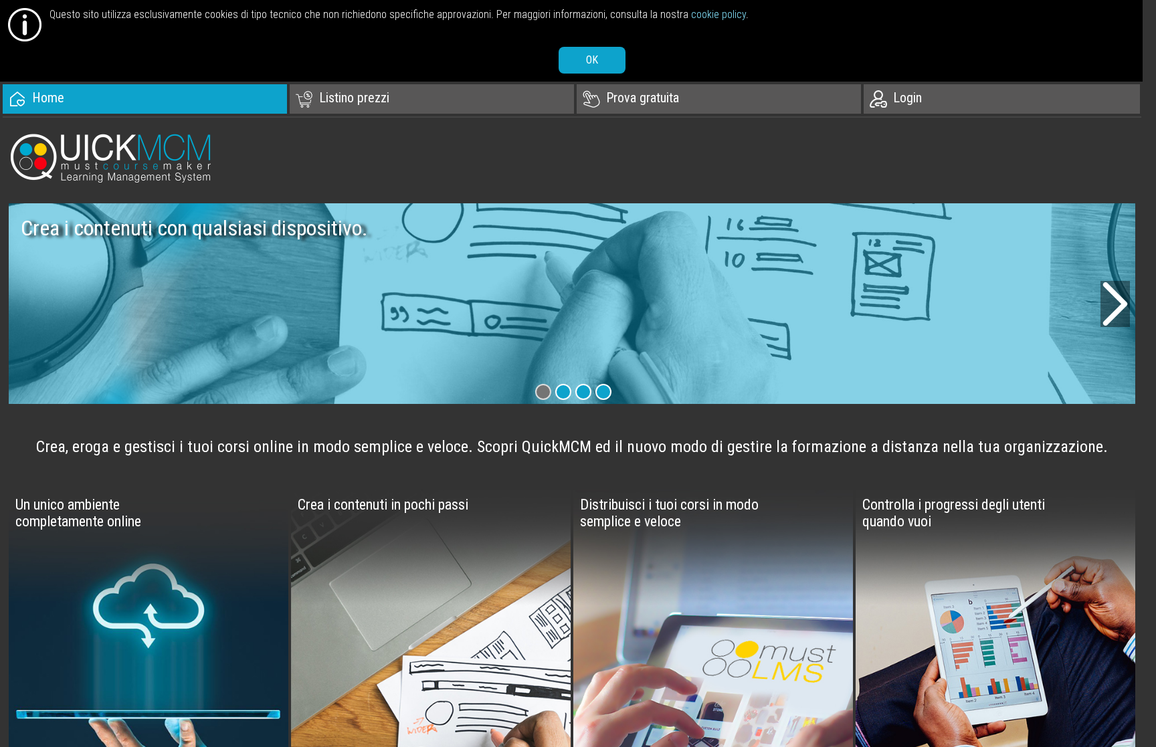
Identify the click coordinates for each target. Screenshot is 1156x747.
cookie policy (718, 14)
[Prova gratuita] (719, 99)
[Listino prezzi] (432, 99)
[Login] (1006, 99)
